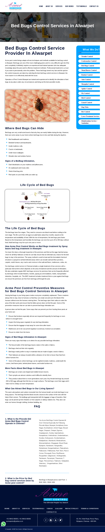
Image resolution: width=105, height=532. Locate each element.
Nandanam (50, 445)
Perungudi (47, 453)
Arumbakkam (48, 428)
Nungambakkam (53, 448)
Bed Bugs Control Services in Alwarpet (52, 25)
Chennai (45, 423)
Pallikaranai (51, 451)
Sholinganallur (61, 456)
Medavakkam (61, 440)
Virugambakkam (52, 463)
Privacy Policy (71, 508)
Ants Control (86, 79)
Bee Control (85, 112)
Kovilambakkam (59, 438)
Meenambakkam (44, 443)
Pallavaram (43, 451)
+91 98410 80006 (25, 519)
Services (26, 508)
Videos (50, 508)
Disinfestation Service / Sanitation (89, 122)
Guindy (51, 433)
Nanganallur (58, 445)
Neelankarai (43, 448)
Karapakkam (43, 435)
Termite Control (87, 56)
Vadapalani (65, 461)
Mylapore (42, 445)
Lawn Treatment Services (90, 116)
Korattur (41, 438)
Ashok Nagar (58, 428)
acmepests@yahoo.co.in (14, 521)
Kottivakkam (53, 435)
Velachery (42, 463)
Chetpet (53, 430)
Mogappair (54, 443)
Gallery (59, 508)
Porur (54, 453)
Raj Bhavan (60, 453)
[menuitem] (41, 6)
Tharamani (58, 458)
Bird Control (85, 98)
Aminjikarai (59, 425)
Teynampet (50, 458)
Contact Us (51, 512)
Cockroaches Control (88, 61)
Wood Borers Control (88, 70)
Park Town (59, 451)
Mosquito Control (87, 84)
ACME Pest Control (17, 529)
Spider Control (86, 89)
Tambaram (42, 458)
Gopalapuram (43, 433)
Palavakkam (64, 448)
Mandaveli (52, 440)
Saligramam (52, 456)
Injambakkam (59, 433)
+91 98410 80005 (12, 519)
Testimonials (38, 508)
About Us (16, 508)
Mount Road (63, 443)
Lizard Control (86, 102)
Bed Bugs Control (87, 66)
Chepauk (47, 430)
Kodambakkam (63, 435)
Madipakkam (43, 440)
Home (7, 508)
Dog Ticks (84, 107)
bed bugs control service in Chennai (20, 266)
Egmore (59, 430)
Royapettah (43, 456)
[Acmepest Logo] (14, 6)
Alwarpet (52, 425)
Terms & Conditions (90, 508)
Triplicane (57, 461)
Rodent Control (86, 75)
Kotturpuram (49, 438)
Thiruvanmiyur (48, 461)
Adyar (47, 425)
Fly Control (85, 93)
